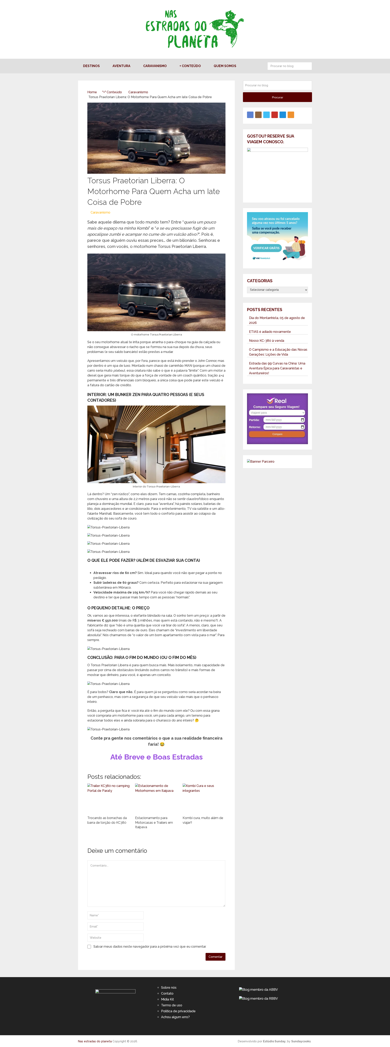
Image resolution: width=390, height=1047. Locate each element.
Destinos (91, 66)
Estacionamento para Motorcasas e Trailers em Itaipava (154, 822)
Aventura (121, 66)
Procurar (308, 66)
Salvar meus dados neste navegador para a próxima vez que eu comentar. (149, 946)
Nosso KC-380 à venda (266, 341)
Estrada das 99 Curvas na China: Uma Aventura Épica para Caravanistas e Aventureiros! (277, 368)
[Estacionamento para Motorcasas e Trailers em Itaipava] (156, 798)
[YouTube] (274, 115)
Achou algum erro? (175, 1017)
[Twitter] (266, 115)
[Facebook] (250, 115)
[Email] (283, 115)
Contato (167, 993)
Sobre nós (169, 987)
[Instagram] (258, 115)
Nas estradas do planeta (95, 1041)
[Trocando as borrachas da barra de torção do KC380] (108, 798)
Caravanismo (155, 66)
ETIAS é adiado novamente (270, 332)
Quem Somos (225, 66)
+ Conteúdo (190, 66)
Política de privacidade (178, 1011)
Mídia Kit (167, 999)
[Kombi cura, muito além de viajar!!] (204, 798)
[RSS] (291, 115)
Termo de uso (171, 1005)
